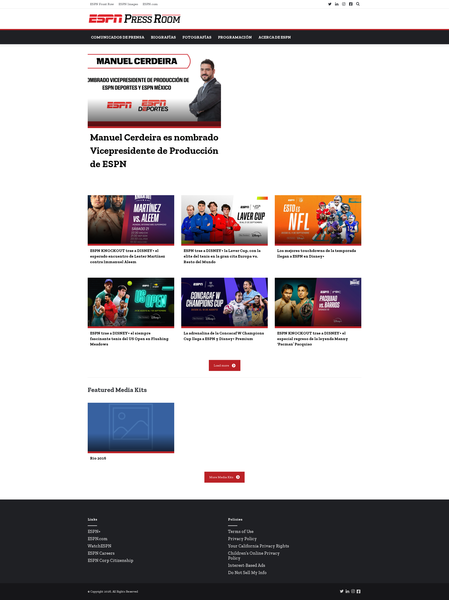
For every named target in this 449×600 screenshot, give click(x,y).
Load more (221, 365)
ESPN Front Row (102, 4)
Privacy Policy (242, 538)
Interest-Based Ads (246, 565)
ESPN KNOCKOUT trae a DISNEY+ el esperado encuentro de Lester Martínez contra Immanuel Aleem (127, 256)
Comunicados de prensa (117, 37)
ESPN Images (128, 4)
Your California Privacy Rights (258, 546)
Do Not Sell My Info (247, 572)
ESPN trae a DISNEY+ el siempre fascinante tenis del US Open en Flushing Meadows (129, 339)
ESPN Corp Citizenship (110, 560)
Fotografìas (196, 37)
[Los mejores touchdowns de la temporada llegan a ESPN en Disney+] (318, 219)
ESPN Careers (101, 553)
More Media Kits (221, 477)
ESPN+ (94, 531)
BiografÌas (163, 37)
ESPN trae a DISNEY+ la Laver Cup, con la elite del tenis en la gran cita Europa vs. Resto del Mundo (222, 256)
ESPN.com (150, 4)
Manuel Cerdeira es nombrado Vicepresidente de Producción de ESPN (154, 150)
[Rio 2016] (131, 427)
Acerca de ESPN (274, 37)
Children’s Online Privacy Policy (254, 555)
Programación (235, 37)
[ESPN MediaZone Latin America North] (134, 18)
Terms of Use (240, 531)
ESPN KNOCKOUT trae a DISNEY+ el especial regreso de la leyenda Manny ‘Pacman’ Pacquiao (312, 339)
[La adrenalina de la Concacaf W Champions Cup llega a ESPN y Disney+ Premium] (224, 302)
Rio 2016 (98, 458)
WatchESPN (99, 546)
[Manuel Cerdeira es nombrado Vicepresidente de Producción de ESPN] (154, 88)
